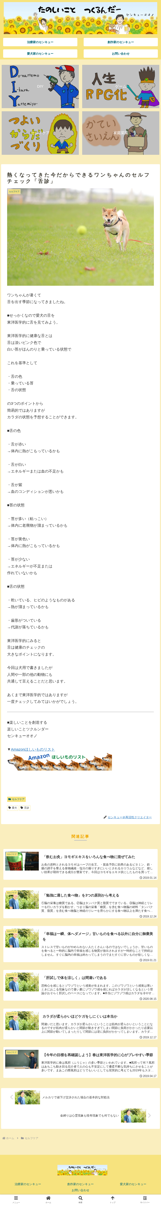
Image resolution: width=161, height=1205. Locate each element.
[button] (148, 791)
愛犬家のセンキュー (133, 1184)
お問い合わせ (80, 1190)
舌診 (26, 807)
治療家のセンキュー (28, 1184)
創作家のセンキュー (80, 1184)
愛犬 (14, 807)
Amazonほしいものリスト (33, 749)
